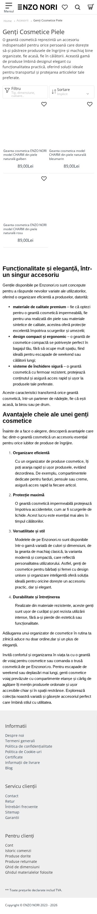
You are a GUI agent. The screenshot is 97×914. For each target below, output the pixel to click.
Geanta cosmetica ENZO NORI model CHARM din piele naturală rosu (25, 229)
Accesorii (22, 20)
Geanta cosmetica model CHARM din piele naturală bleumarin (67, 155)
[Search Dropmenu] (77, 7)
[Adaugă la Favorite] (44, 104)
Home (8, 21)
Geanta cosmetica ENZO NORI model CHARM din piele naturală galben (25, 155)
